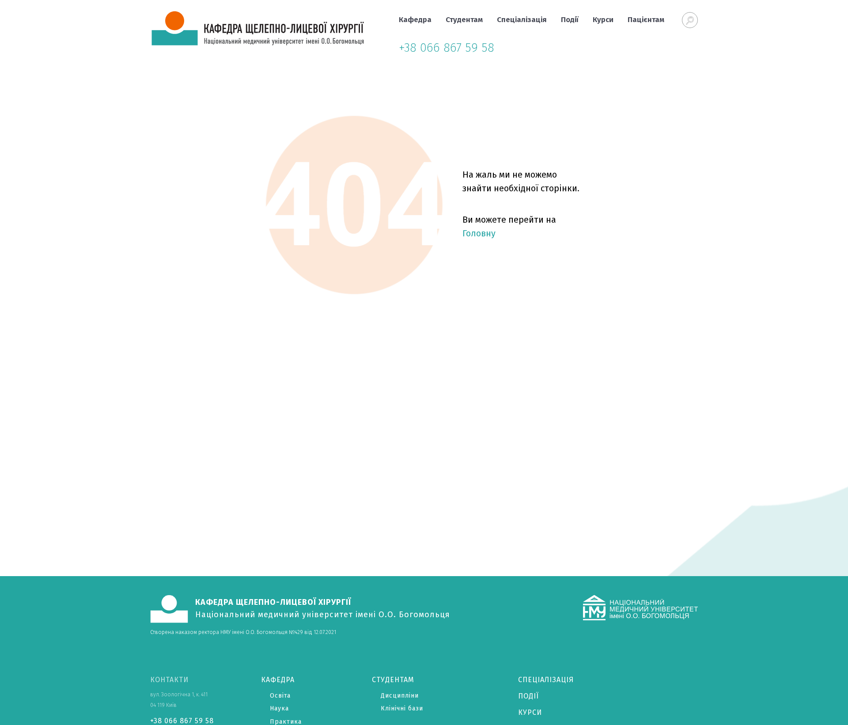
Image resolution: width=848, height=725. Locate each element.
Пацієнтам (646, 19)
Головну (479, 233)
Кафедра (415, 19)
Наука (279, 708)
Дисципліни (400, 695)
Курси (603, 19)
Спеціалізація (522, 19)
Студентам (464, 19)
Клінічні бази (402, 708)
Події (570, 19)
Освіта (280, 695)
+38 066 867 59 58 (446, 47)
